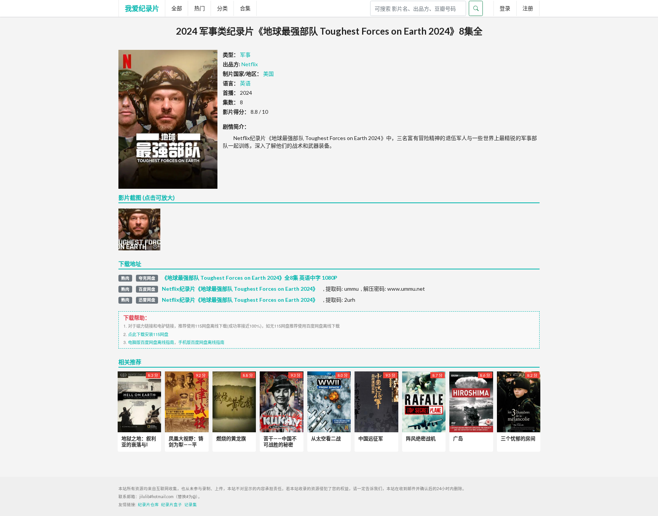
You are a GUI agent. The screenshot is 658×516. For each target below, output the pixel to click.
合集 (245, 8)
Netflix (249, 64)
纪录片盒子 (171, 504)
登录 (505, 8)
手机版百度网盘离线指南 (201, 342)
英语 (245, 83)
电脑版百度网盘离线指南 (151, 342)
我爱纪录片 (142, 8)
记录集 (190, 504)
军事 (245, 54)
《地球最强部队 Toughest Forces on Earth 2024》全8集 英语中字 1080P (249, 278)
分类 (222, 8)
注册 (527, 8)
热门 (199, 8)
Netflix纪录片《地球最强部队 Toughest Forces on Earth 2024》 (240, 289)
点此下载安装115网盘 (148, 334)
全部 (176, 8)
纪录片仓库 (148, 504)
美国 (268, 73)
